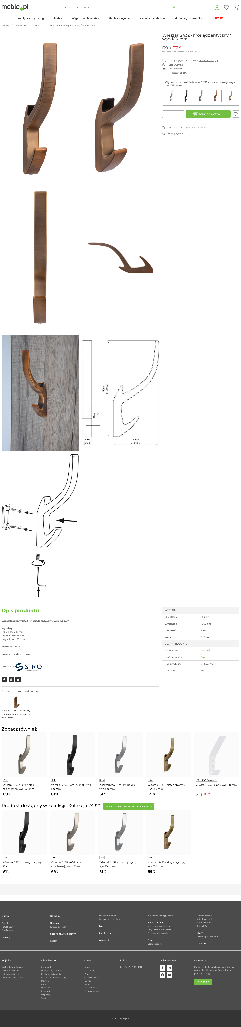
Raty (43, 984)
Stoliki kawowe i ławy (63, 933)
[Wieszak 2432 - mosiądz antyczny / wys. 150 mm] (216, 96)
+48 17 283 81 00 (130, 967)
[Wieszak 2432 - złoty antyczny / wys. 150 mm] (230, 96)
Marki (87, 984)
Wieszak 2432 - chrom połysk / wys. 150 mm (117, 786)
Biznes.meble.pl (92, 991)
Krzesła (54, 923)
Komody (55, 915)
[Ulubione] (226, 7)
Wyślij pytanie (176, 133)
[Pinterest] (162, 975)
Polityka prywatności (51, 970)
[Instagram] (169, 968)
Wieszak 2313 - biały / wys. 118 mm (216, 784)
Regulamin (46, 967)
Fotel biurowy (8, 927)
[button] (235, 114)
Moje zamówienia (10, 970)
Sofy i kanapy (156, 922)
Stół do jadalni (155, 944)
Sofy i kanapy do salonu (159, 926)
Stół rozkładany (204, 915)
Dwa (203, 657)
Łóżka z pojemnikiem (109, 919)
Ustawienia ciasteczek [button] (12, 977)
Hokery (6, 937)
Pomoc (45, 981)
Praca (87, 974)
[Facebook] (162, 968)
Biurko (6, 915)
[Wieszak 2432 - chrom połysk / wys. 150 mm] (171, 96)
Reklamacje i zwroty (51, 974)
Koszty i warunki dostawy (54, 977)
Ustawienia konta (10, 974)
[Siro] (28, 666)
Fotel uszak (7, 930)
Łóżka (53, 940)
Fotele (5, 923)
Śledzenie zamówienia (12, 967)
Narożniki (104, 940)
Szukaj (174, 7)
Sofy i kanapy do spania (159, 930)
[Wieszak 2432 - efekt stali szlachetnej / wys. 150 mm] (201, 96)
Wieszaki (206, 650)
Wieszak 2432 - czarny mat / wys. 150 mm (71, 786)
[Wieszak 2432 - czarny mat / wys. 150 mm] (186, 96)
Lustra (102, 926)
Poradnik (45, 991)
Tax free (45, 998)
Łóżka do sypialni (107, 915)
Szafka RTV (202, 926)
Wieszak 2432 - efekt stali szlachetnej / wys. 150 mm (18, 786)
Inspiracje (46, 994)
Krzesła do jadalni (58, 927)
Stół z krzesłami (204, 919)
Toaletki (201, 943)
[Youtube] (169, 975)
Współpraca (90, 970)
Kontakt (88, 967)
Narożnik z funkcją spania (160, 915)
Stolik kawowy (204, 922)
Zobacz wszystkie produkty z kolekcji (129, 806)
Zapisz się (203, 982)
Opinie (87, 981)
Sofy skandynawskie (158, 933)
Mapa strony (90, 988)
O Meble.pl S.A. (91, 977)
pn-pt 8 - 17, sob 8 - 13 (187, 127)
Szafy (200, 932)
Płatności (45, 988)
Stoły (151, 940)
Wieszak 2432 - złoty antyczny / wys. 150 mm (166, 786)
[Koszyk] (236, 7)
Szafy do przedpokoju (207, 936)
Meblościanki (107, 933)
